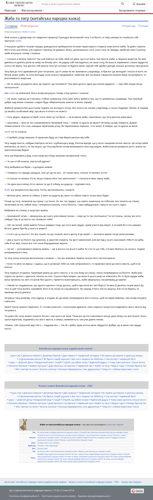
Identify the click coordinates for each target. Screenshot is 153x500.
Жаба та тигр (29, 31)
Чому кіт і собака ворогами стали (120, 369)
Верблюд (32, 446)
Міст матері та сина (27, 369)
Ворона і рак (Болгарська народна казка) (76, 440)
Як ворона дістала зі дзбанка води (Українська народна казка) (85, 438)
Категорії (9, 481)
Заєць (33, 458)
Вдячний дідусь (98, 362)
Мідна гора (117, 365)
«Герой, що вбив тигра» (75, 399)
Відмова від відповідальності (94, 495)
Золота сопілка (48, 369)
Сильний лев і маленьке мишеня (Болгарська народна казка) (104, 432)
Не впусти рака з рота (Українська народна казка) (57, 435)
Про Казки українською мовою (59, 495)
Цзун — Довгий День (21, 362)
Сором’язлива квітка (30, 358)
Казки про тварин (131, 481)
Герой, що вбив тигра (76, 362)
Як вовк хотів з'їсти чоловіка (49, 443)
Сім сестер (111, 358)
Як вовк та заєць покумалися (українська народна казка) (87, 457)
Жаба (7, 131)
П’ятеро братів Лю (136, 365)
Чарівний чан (85, 365)
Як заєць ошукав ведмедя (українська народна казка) (81, 459)
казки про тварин (115, 424)
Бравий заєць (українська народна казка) (54, 454)
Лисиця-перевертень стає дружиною (79, 369)
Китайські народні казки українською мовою (65, 348)
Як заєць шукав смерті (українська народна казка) (80, 461)
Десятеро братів (52, 355)
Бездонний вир (44, 362)
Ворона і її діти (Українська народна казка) (95, 435)
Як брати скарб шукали (56, 358)
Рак (34, 451)
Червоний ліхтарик (88, 355)
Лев (34, 432)
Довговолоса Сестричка (61, 365)
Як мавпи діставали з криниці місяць (122, 355)
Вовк (33, 443)
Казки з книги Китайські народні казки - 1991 (66, 385)
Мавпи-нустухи (37, 403)
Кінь (34, 448)
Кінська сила (43, 448)
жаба (18, 40)
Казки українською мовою (19, 4)
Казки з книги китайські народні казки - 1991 (94, 481)
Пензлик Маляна (17, 365)
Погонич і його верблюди (48, 446)
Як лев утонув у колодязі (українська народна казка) (58, 432)
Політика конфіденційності (24, 495)
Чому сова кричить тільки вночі (127, 362)
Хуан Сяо (15, 355)
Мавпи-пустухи (37, 365)
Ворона (32, 438)
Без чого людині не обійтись (88, 358)
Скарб (58, 362)
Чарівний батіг (127, 358)
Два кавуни (69, 355)
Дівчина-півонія (31, 355)
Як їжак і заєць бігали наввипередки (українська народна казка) (97, 454)
